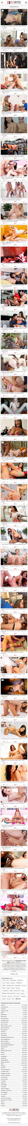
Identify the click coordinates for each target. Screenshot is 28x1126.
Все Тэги (18, 1112)
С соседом (23, 996)
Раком (8, 983)
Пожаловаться (8, 1114)
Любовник (19, 983)
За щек (9, 999)
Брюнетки (20, 980)
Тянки (3, 980)
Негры (13, 988)
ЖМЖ (3, 985)
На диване (18, 985)
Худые (8, 988)
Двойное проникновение (8, 993)
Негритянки (17, 990)
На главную (5, 1112)
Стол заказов (22, 1114)
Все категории (12, 1112)
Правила (9, 1115)
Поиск (22, 1112)
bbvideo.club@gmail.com (15, 1118)
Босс (13, 999)
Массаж (4, 996)
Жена (22, 990)
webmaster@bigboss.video (14, 1120)
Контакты (15, 1114)
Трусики (10, 996)
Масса (22, 993)
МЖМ (11, 990)
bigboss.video (17, 1122)
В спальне (16, 996)
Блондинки (13, 980)
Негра (3, 988)
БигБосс (9, 963)
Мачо (18, 993)
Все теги (18, 999)
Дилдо (4, 999)
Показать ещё (14, 974)
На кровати (5, 990)
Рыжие (23, 985)
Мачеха (18, 988)
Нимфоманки (10, 985)
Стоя (3, 983)
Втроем (13, 983)
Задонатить (18, 1115)
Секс (8, 980)
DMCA (13, 1115)
